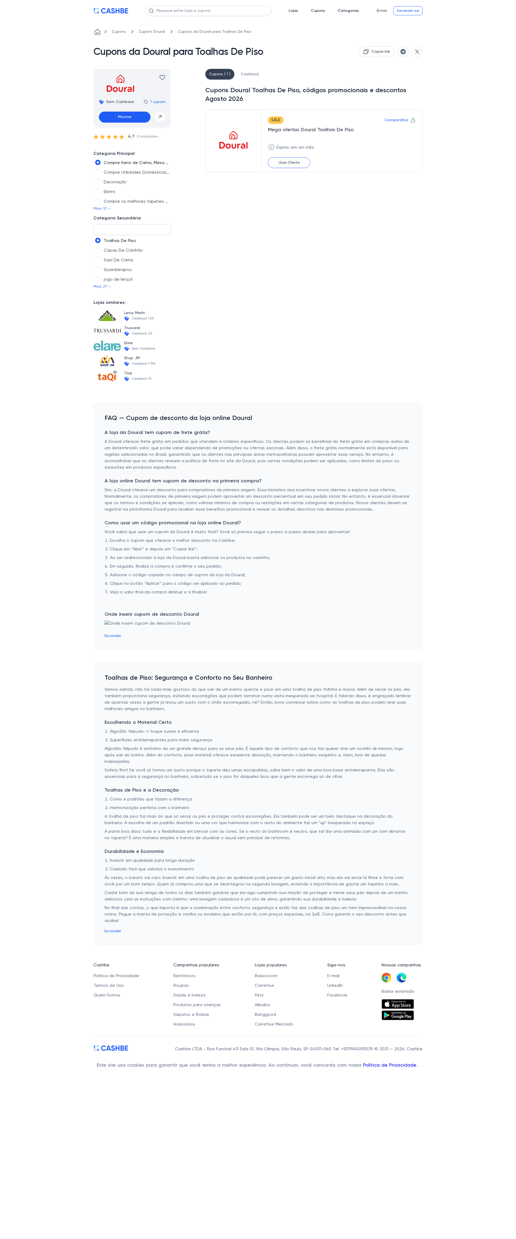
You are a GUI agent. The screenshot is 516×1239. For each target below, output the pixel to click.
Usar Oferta (289, 163)
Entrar (382, 11)
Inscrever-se (408, 11)
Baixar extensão (398, 991)
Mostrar (124, 117)
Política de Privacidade (390, 1065)
